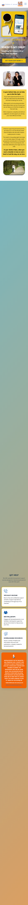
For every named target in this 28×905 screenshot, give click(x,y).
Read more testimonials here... (14, 685)
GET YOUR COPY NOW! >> (14, 61)
